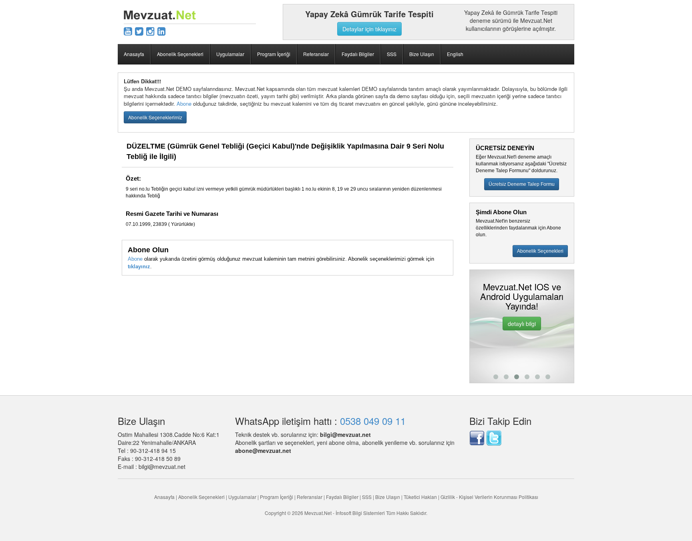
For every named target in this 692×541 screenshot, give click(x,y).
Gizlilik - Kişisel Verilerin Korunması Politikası (489, 496)
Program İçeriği (273, 53)
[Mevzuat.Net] (160, 14)
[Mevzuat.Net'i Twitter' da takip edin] (493, 437)
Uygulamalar (230, 53)
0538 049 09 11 (373, 421)
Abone (184, 103)
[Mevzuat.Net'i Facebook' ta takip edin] (477, 437)
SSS (391, 53)
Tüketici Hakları (421, 496)
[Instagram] (150, 31)
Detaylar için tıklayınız (369, 29)
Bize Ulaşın (421, 53)
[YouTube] (128, 31)
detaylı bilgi (522, 324)
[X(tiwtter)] (139, 31)
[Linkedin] (161, 31)
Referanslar (316, 53)
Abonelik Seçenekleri (180, 53)
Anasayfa (134, 53)
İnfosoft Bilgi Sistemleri (360, 512)
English (455, 53)
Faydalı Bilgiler (358, 53)
